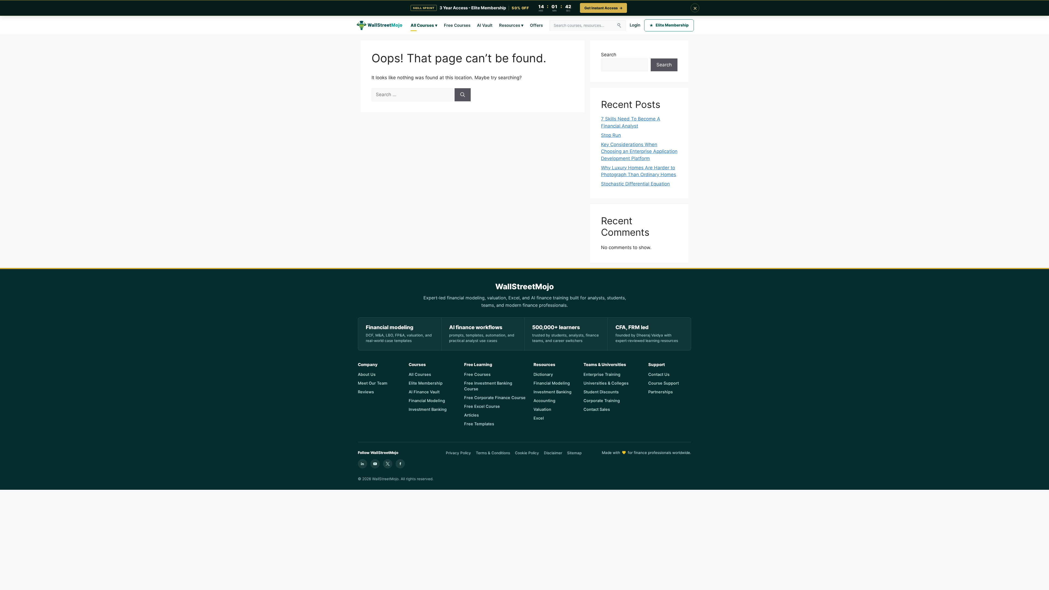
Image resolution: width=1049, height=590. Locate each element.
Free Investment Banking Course (488, 386)
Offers (536, 25)
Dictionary (543, 374)
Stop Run (611, 135)
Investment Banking (428, 409)
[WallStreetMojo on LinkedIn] (362, 463)
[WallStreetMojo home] (379, 25)
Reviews (366, 392)
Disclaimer (553, 453)
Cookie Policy (527, 453)
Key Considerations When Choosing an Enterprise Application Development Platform (639, 151)
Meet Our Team (372, 383)
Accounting (544, 400)
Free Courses (457, 25)
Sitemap (574, 453)
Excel (539, 418)
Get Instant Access (603, 8)
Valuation (542, 409)
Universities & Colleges (606, 383)
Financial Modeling (427, 400)
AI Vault (485, 25)
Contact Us (659, 374)
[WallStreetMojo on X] (387, 463)
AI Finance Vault (424, 392)
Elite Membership (669, 25)
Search (608, 54)
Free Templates (479, 423)
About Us (367, 374)
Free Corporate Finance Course (495, 397)
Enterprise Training (602, 374)
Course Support (663, 383)
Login (635, 25)
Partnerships (660, 392)
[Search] (463, 94)
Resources (511, 25)
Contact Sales (597, 409)
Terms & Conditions (493, 453)
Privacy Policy (458, 453)
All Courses (424, 25)
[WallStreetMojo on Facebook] (400, 463)
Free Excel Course (482, 406)
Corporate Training (602, 400)
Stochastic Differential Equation (635, 184)
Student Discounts (601, 392)
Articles (471, 415)
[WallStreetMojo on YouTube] (375, 463)
